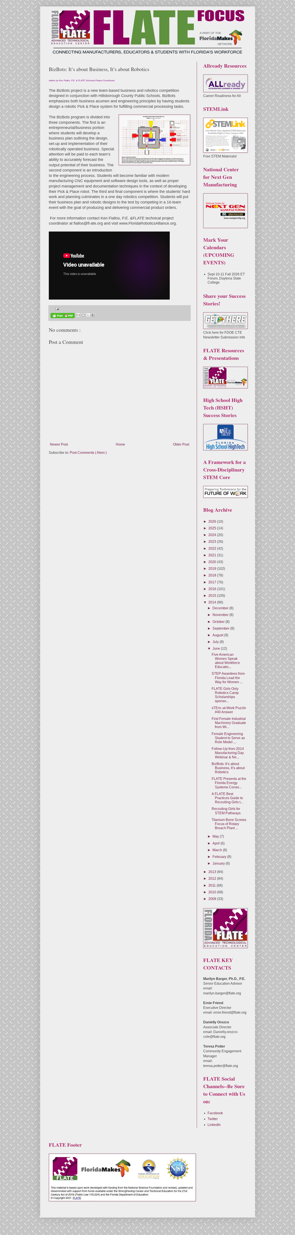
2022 (212, 548)
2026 (212, 521)
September (221, 628)
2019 (212, 568)
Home (120, 444)
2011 (212, 885)
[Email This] (78, 315)
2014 (212, 602)
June (217, 648)
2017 (212, 582)
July (216, 642)
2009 (212, 899)
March (218, 850)
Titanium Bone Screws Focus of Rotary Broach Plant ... (229, 824)
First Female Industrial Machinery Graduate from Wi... (229, 723)
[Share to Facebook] (93, 315)
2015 (212, 595)
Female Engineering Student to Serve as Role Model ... (228, 738)
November (221, 615)
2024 (212, 535)
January (219, 863)
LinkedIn (214, 1125)
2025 (212, 528)
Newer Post (59, 444)
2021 (212, 555)
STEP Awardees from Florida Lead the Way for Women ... (228, 678)
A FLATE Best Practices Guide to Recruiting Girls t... (227, 798)
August (218, 635)
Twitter (213, 1119)
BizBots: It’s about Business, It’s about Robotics (228, 768)
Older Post (181, 444)
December (221, 608)
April (216, 843)
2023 (212, 541)
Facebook (215, 1113)
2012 (212, 878)
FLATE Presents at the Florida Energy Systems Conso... (229, 783)
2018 (212, 575)
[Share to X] (88, 315)
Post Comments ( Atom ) (88, 452)
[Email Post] (56, 308)
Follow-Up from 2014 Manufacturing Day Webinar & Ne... (228, 753)
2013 (212, 872)
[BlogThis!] (83, 315)
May (216, 836)
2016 (212, 589)
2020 (212, 562)
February (220, 857)
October (219, 622)
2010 (212, 892)
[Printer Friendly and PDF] (63, 316)
